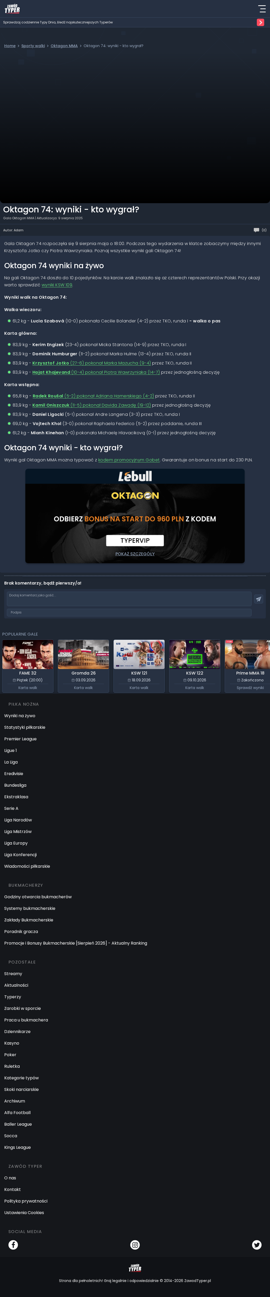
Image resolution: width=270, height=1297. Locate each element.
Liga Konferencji (20, 855)
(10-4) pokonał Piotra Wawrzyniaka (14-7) (96, 372)
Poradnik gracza (21, 932)
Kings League (17, 1147)
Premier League (20, 739)
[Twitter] (257, 1245)
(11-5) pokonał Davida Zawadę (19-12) (91, 405)
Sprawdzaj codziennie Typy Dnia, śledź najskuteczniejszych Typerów (58, 22)
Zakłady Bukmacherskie (28, 920)
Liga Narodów (18, 820)
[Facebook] (13, 1245)
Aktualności (16, 985)
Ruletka (12, 1066)
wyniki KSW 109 (57, 285)
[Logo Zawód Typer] (12, 8)
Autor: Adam (13, 230)
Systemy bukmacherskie (29, 908)
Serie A (11, 808)
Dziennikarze (17, 1032)
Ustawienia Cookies (24, 1213)
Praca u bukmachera (26, 1020)
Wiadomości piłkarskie (27, 866)
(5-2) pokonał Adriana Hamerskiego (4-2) (93, 396)
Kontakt (12, 1189)
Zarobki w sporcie (22, 1008)
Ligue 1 (10, 750)
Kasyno (11, 1043)
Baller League (18, 1124)
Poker (10, 1055)
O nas (10, 1178)
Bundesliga (15, 785)
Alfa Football (17, 1113)
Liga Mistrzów (18, 832)
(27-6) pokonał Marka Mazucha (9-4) (91, 363)
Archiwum (14, 1101)
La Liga (11, 762)
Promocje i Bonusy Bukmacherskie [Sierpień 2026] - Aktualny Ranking (75, 943)
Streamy (13, 974)
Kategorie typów (21, 1078)
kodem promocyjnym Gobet (129, 460)
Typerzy (12, 997)
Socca (10, 1136)
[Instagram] (135, 1245)
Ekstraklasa (16, 797)
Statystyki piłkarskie (24, 727)
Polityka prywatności (25, 1201)
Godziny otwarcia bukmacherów (38, 897)
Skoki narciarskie (21, 1089)
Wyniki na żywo (19, 716)
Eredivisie (13, 774)
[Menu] (262, 9)
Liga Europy (16, 843)
